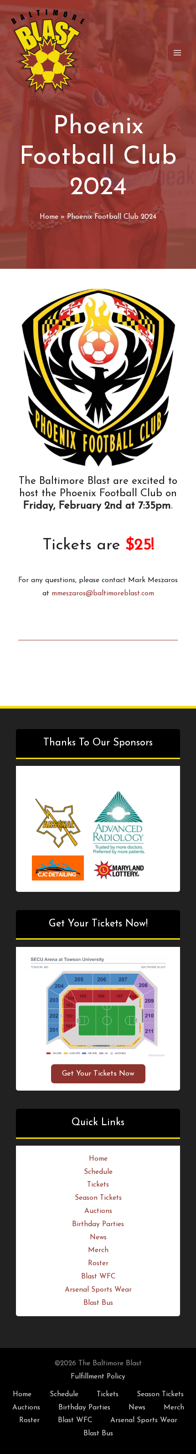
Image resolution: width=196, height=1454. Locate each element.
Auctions (98, 1211)
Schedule (98, 1172)
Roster (98, 1263)
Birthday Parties (98, 1224)
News (98, 1237)
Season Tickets (98, 1198)
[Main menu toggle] (177, 52)
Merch (98, 1250)
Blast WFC (98, 1276)
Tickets (98, 1184)
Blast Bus (98, 1303)
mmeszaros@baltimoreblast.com (103, 593)
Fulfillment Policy (98, 1376)
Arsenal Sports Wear (98, 1289)
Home (98, 1158)
